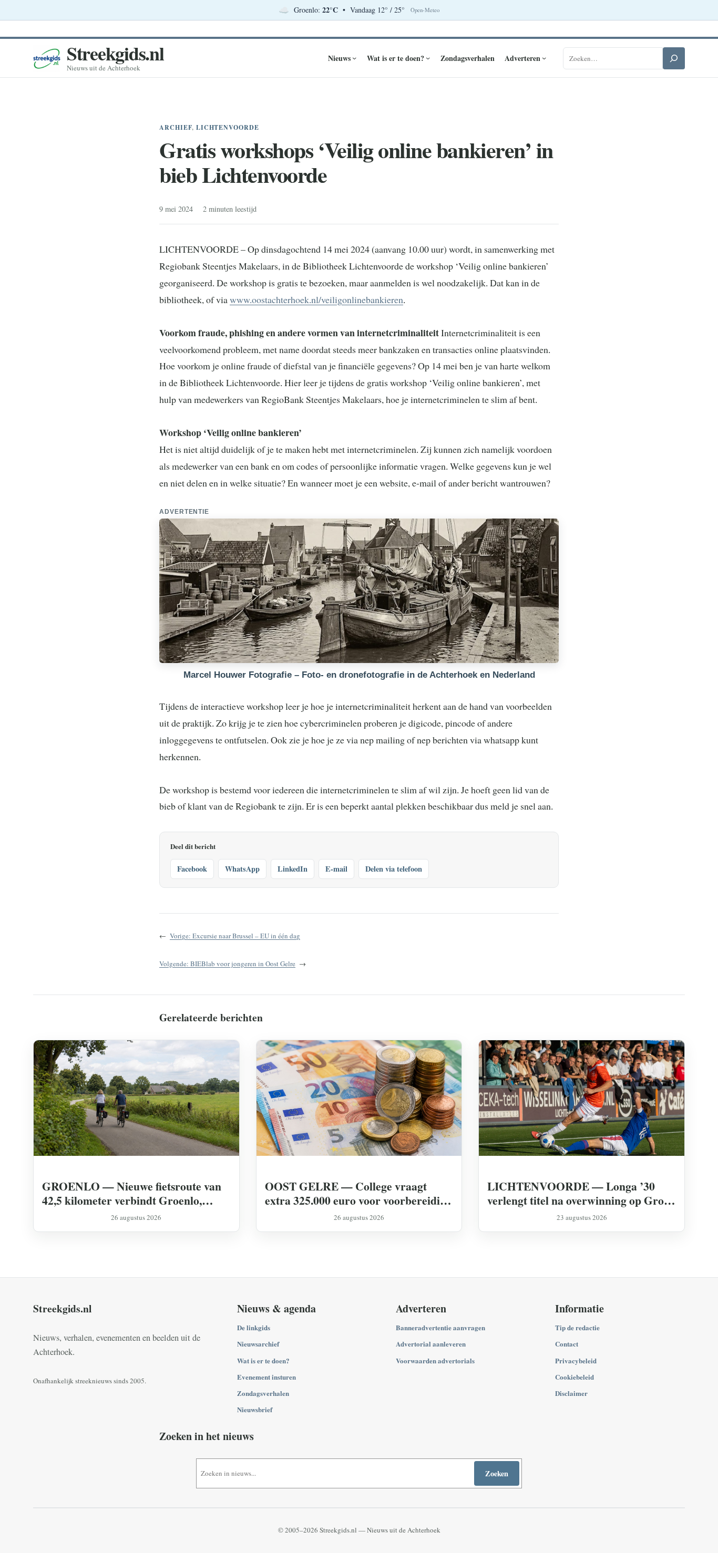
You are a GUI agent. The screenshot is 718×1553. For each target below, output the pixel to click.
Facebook (192, 868)
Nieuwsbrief (254, 1409)
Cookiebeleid (574, 1377)
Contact (566, 1344)
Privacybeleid (576, 1360)
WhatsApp (242, 868)
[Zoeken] (674, 58)
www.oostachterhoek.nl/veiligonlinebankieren (316, 299)
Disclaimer (571, 1393)
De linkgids (253, 1327)
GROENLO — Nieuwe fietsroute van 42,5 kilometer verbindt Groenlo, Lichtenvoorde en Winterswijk (131, 1193)
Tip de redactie (577, 1327)
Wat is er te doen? (263, 1360)
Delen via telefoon (393, 868)
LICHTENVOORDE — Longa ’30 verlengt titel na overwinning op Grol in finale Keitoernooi (577, 1193)
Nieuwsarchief (258, 1344)
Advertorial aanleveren (431, 1344)
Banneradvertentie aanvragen (440, 1327)
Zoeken (496, 1473)
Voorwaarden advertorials (435, 1360)
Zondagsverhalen (263, 1393)
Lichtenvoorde (227, 127)
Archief (175, 127)
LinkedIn (292, 868)
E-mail (336, 868)
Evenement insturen (266, 1377)
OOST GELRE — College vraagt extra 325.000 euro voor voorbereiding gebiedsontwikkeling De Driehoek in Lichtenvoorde (358, 1193)
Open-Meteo (425, 10)
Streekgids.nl (115, 53)
